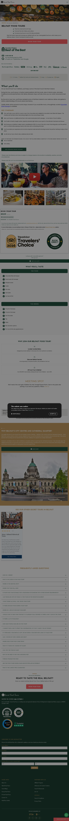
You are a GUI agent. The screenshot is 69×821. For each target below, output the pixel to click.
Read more (31, 410)
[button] (15, 414)
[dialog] (34, 410)
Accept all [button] (53, 413)
